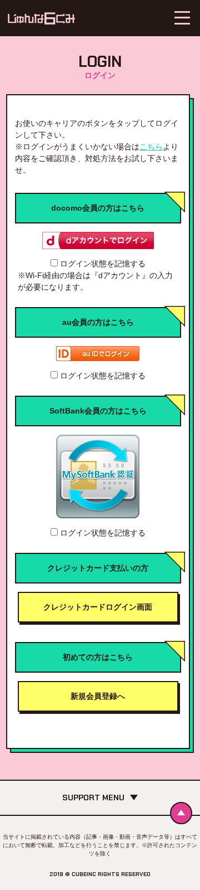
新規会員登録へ (98, 696)
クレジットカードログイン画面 (97, 606)
